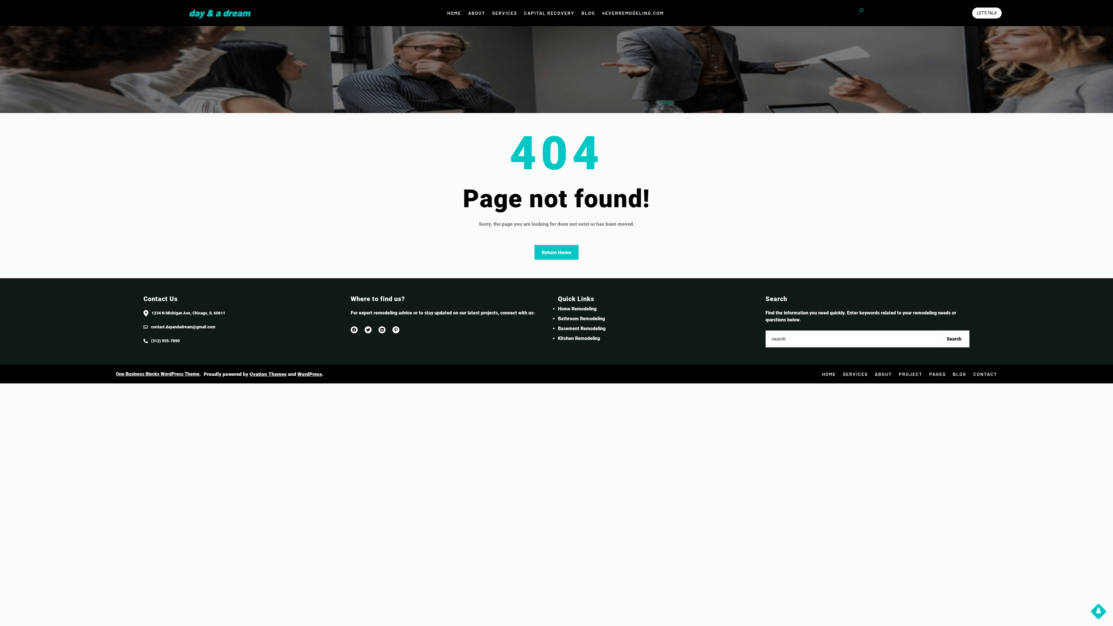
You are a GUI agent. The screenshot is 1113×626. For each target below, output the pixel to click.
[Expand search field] (861, 13)
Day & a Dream (219, 13)
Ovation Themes (268, 374)
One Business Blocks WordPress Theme (157, 374)
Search (954, 339)
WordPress (309, 374)
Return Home (556, 252)
